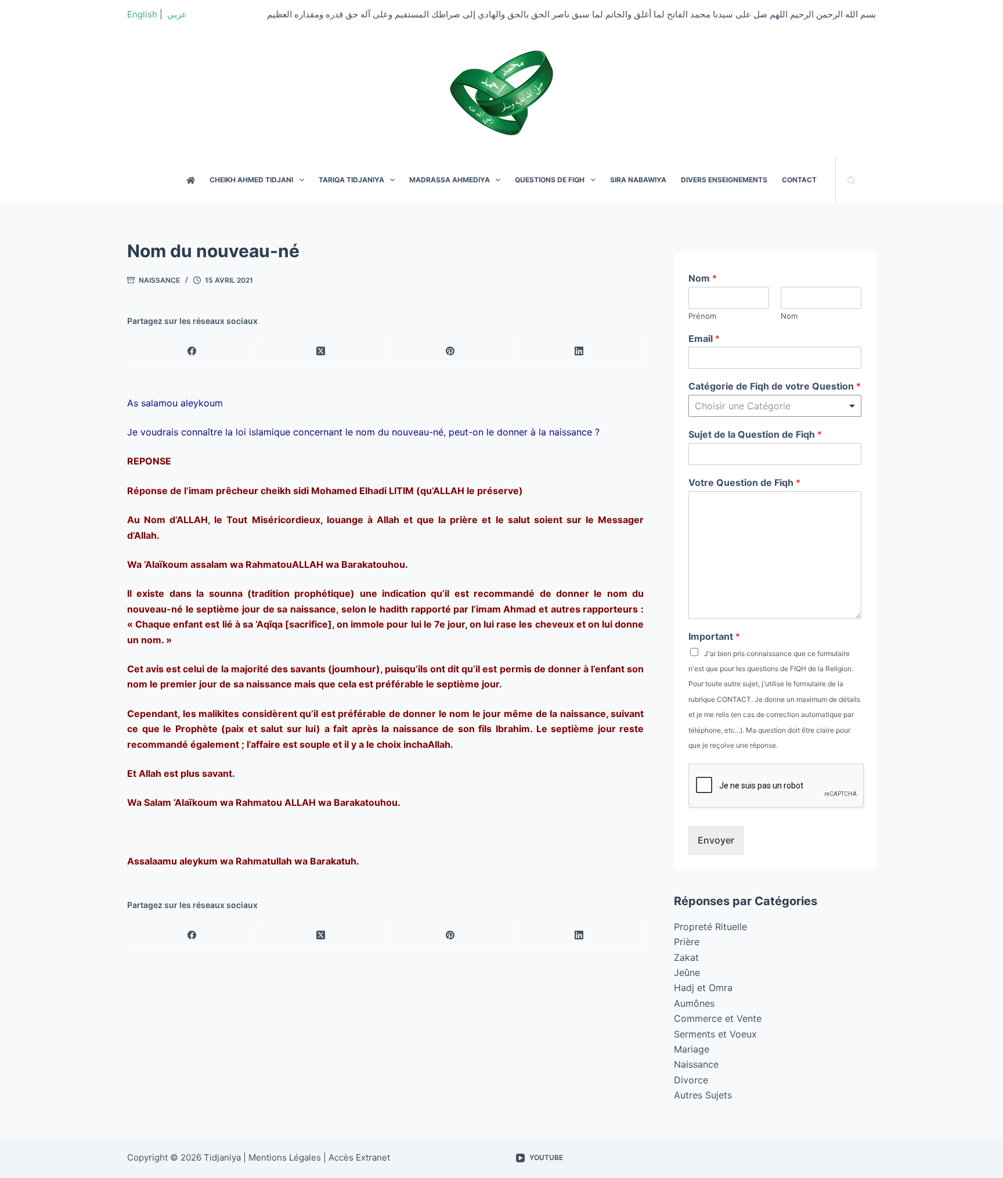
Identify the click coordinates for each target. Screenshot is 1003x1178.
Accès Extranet (359, 1157)
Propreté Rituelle (710, 926)
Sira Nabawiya (638, 179)
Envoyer (716, 840)
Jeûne (687, 972)
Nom (702, 278)
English (142, 14)
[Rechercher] (851, 180)
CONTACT (734, 699)
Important (714, 636)
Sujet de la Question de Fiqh (755, 434)
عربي (177, 14)
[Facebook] (192, 351)
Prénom (702, 315)
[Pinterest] (450, 351)
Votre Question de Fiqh (744, 482)
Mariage (691, 1049)
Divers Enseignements (724, 179)
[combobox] (774, 406)
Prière (686, 942)
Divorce (691, 1080)
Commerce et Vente (718, 1018)
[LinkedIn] (579, 351)
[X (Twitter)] (321, 351)
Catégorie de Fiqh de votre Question (774, 386)
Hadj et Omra (703, 987)
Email (704, 338)
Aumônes (694, 1003)
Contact (799, 179)
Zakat (686, 957)
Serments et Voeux (715, 1034)
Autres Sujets (703, 1095)
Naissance (159, 280)
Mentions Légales (284, 1157)
